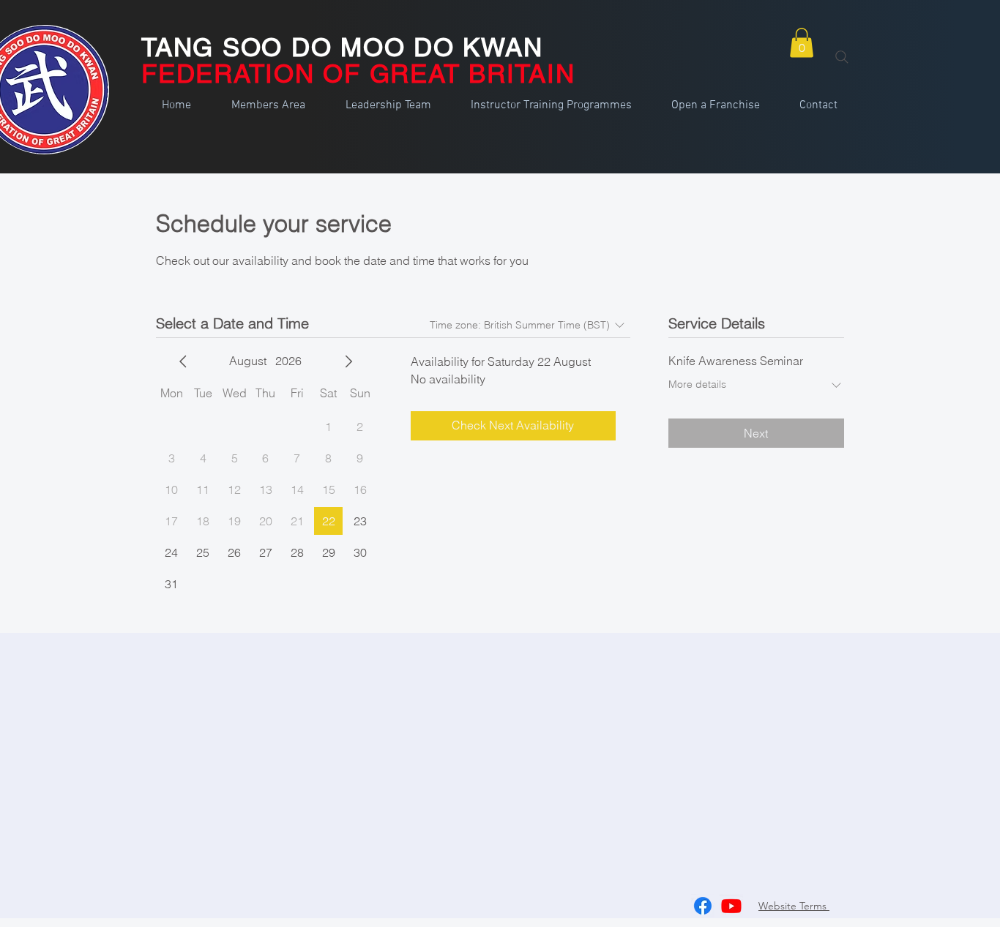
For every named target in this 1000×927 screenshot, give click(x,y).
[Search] (842, 57)
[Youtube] (731, 905)
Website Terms (793, 905)
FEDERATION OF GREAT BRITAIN (358, 74)
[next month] (348, 361)
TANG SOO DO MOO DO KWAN (341, 47)
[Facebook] (702, 905)
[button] (801, 43)
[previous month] (183, 361)
